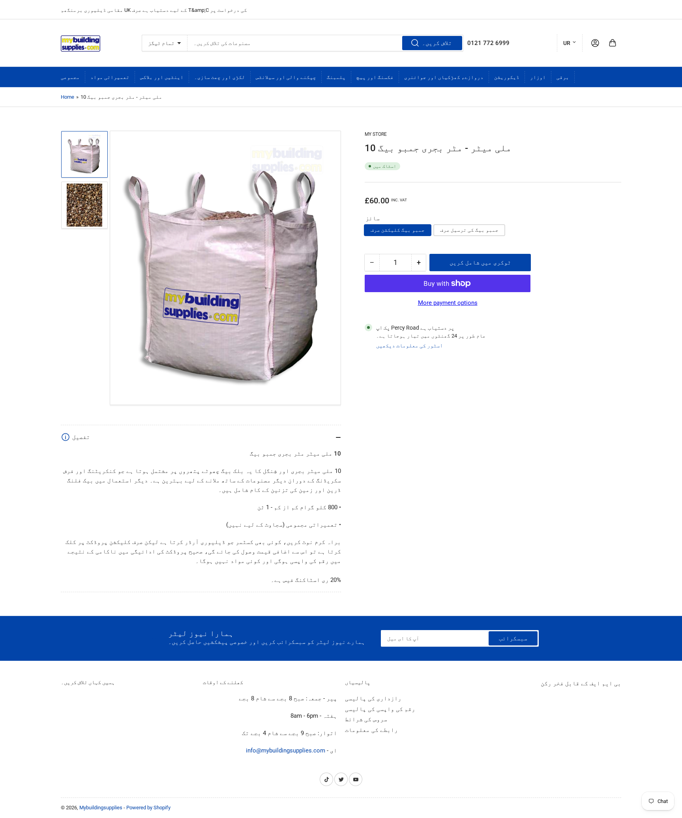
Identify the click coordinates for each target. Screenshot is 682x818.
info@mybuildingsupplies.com (285, 750)
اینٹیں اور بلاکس (162, 77)
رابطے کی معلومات (371, 730)
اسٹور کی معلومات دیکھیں (409, 345)
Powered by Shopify (148, 807)
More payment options (448, 302)
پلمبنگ (336, 77)
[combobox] (325, 43)
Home (67, 97)
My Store (376, 134)
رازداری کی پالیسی (373, 698)
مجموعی (70, 77)
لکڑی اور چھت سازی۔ (219, 77)
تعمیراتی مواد (109, 77)
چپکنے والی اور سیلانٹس (286, 77)
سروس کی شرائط (366, 719)
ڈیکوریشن (506, 77)
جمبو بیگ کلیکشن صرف (398, 230)
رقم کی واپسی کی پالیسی (380, 709)
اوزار (538, 77)
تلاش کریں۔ (437, 43)
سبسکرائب (513, 638)
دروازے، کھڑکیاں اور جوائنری (443, 77)
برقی (562, 77)
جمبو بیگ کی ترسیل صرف (469, 230)
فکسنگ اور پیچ (374, 77)
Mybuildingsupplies (100, 807)
